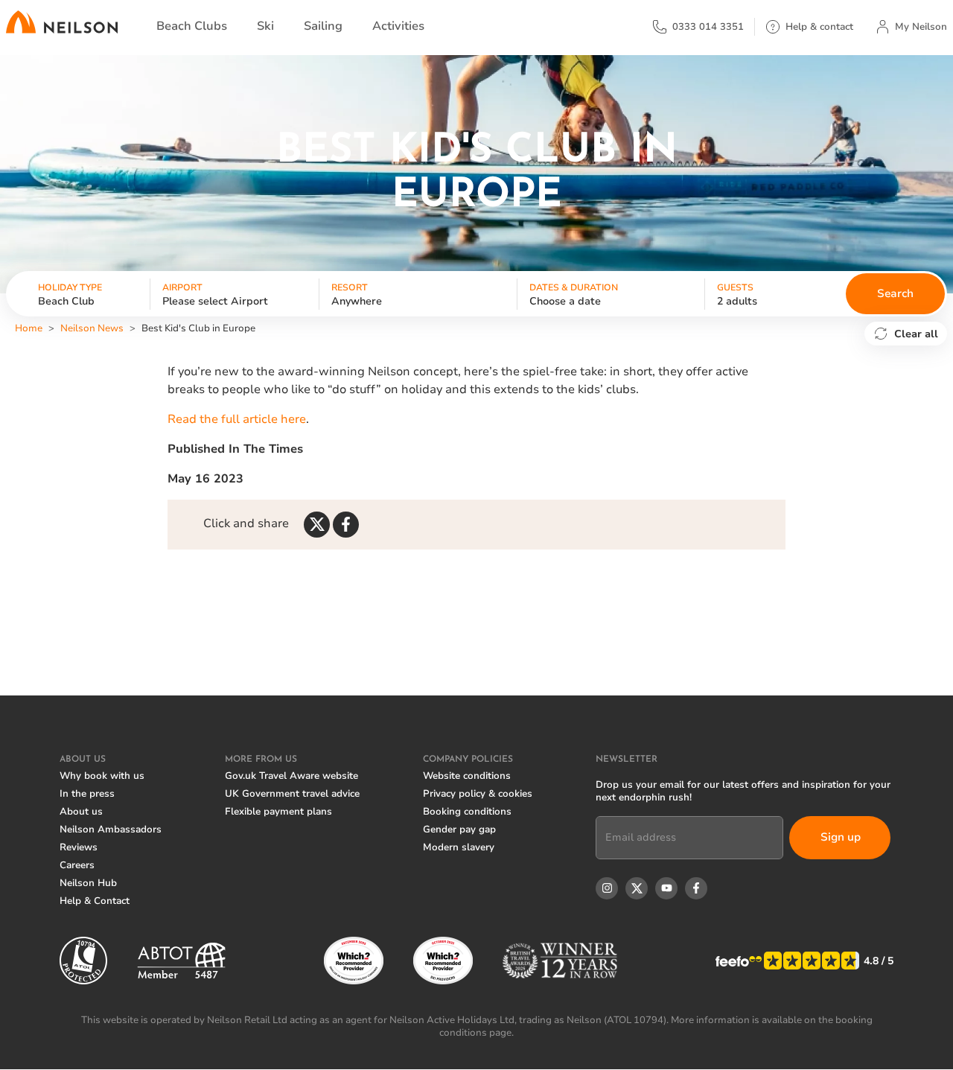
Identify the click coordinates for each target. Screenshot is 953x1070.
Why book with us (102, 776)
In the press (87, 793)
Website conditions (467, 776)
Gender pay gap (459, 829)
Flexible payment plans (278, 811)
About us (81, 811)
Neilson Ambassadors (111, 829)
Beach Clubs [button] (191, 26)
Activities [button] (398, 26)
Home (28, 328)
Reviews (79, 847)
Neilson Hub (88, 883)
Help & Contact (95, 901)
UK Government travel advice (292, 793)
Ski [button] (265, 26)
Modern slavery (458, 847)
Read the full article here (237, 419)
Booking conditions (467, 811)
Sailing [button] (323, 26)
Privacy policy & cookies (477, 793)
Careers (77, 865)
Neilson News (92, 328)
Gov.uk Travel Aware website (291, 776)
